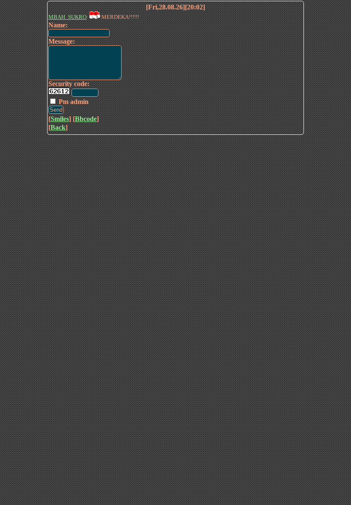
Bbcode (86, 118)
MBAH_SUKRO (67, 17)
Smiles (60, 118)
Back (58, 127)
